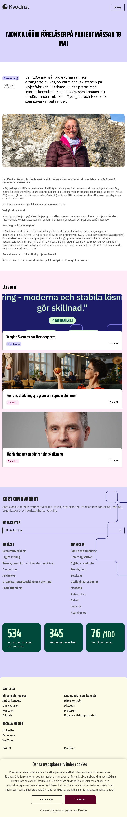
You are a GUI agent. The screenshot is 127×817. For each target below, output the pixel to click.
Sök (4, 748)
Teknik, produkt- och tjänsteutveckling (27, 563)
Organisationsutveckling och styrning (26, 581)
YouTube (7, 740)
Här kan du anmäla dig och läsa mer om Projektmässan (33, 204)
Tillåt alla (80, 799)
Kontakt (7, 710)
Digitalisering (11, 557)
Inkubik (7, 715)
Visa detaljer (46, 799)
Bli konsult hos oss (14, 695)
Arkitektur (9, 575)
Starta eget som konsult (80, 695)
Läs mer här (81, 260)
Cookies (69, 748)
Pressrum (70, 710)
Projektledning (12, 588)
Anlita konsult (11, 700)
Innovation (9, 569)
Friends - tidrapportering (80, 715)
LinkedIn (8, 730)
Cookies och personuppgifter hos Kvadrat (63, 810)
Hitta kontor (14, 530)
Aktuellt (69, 705)
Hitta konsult (72, 700)
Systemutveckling (14, 551)
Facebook (8, 735)
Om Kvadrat (10, 705)
